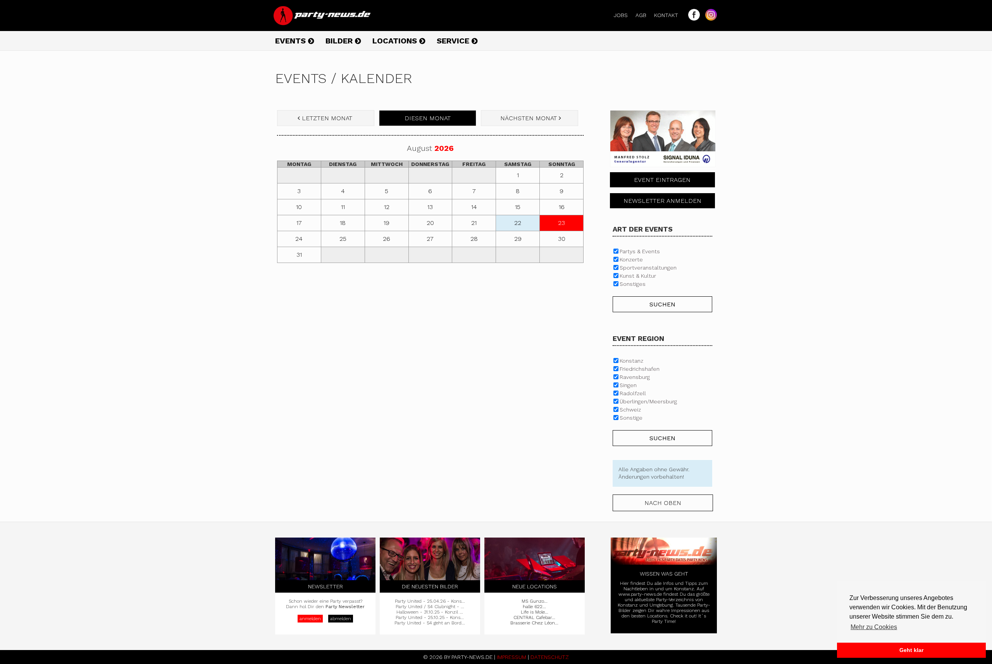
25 (342, 238)
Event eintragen (662, 179)
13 (430, 207)
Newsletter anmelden (662, 200)
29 (518, 238)
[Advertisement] (430, 325)
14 (474, 207)
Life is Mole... (534, 612)
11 (343, 207)
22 (517, 223)
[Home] (322, 23)
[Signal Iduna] (663, 169)
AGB (644, 15)
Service (454, 40)
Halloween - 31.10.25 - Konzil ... (429, 612)
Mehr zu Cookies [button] (874, 627)
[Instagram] (709, 19)
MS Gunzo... (535, 601)
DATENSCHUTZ (549, 657)
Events (291, 40)
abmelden (340, 618)
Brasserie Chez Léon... (534, 623)
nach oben (662, 503)
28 (474, 238)
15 (517, 207)
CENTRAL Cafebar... (534, 617)
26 (386, 238)
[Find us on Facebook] (692, 19)
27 (430, 238)
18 (343, 223)
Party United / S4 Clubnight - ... (430, 606)
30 (561, 238)
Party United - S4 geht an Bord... (429, 623)
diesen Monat (428, 118)
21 (474, 223)
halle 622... (534, 606)
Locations (395, 40)
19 (386, 223)
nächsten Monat (528, 118)
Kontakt (669, 15)
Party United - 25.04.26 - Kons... (430, 601)
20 (430, 223)
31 (299, 254)
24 (299, 238)
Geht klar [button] (911, 650)
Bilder (340, 40)
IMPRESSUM (511, 657)
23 (561, 223)
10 (299, 207)
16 (562, 207)
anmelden (310, 618)
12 (386, 207)
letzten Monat (327, 118)
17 (299, 223)
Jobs (624, 15)
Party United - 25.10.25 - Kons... (430, 617)
